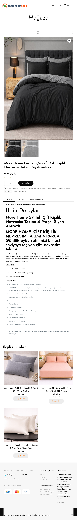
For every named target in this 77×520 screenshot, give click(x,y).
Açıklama (9, 199)
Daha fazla (60, 503)
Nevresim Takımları (51, 189)
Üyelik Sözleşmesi (45, 489)
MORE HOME (22, 191)
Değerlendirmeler (36, 199)
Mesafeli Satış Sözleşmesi (47, 492)
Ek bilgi (21, 199)
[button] (69, 41)
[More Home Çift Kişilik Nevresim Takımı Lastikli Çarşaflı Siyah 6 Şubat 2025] (75, 512)
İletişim (42, 475)
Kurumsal (42, 477)
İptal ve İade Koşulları (46, 494)
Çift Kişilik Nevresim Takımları (36, 189)
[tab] (9, 199)
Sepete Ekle (26, 183)
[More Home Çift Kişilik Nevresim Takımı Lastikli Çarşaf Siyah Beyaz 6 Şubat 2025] (2, 512)
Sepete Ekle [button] (21, 399)
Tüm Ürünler (61, 189)
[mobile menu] (53, 5)
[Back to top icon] (72, 514)
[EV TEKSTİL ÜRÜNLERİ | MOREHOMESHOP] (14, 5)
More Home (8, 191)
